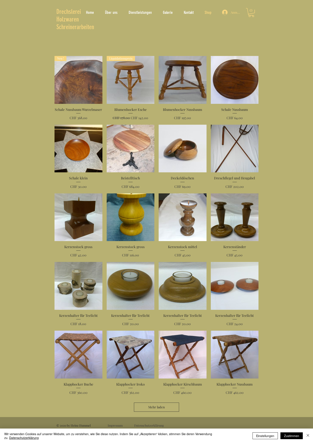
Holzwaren (67, 19)
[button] (251, 12)
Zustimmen (291, 436)
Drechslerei (68, 12)
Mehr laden (156, 407)
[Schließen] (307, 436)
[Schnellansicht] (183, 80)
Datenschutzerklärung (24, 438)
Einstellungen (265, 436)
